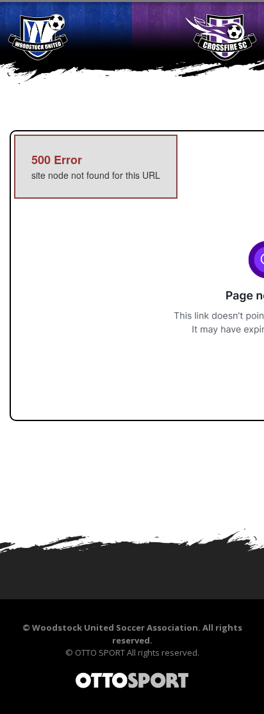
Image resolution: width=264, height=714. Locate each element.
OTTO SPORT (100, 652)
